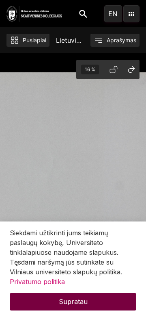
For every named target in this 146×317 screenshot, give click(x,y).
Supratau (73, 301)
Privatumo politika (37, 282)
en (113, 14)
